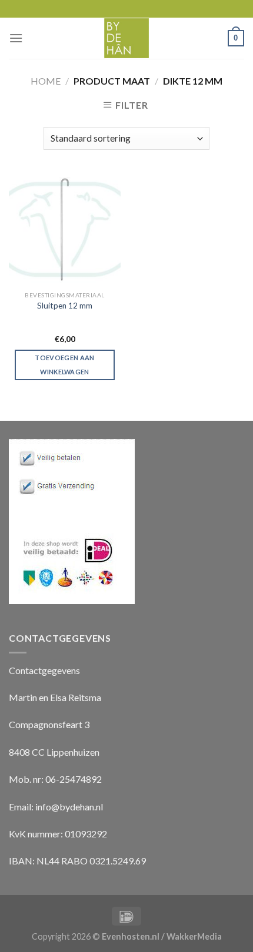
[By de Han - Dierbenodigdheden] (127, 38)
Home (46, 80)
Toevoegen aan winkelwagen (64, 365)
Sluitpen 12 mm (64, 305)
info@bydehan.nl (69, 806)
